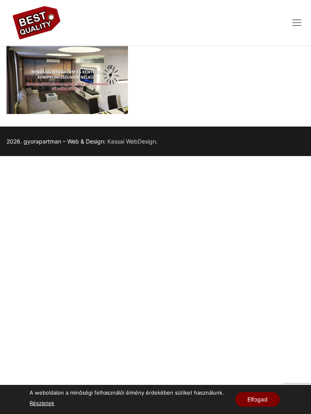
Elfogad (257, 399)
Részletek (42, 403)
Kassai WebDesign (131, 141)
